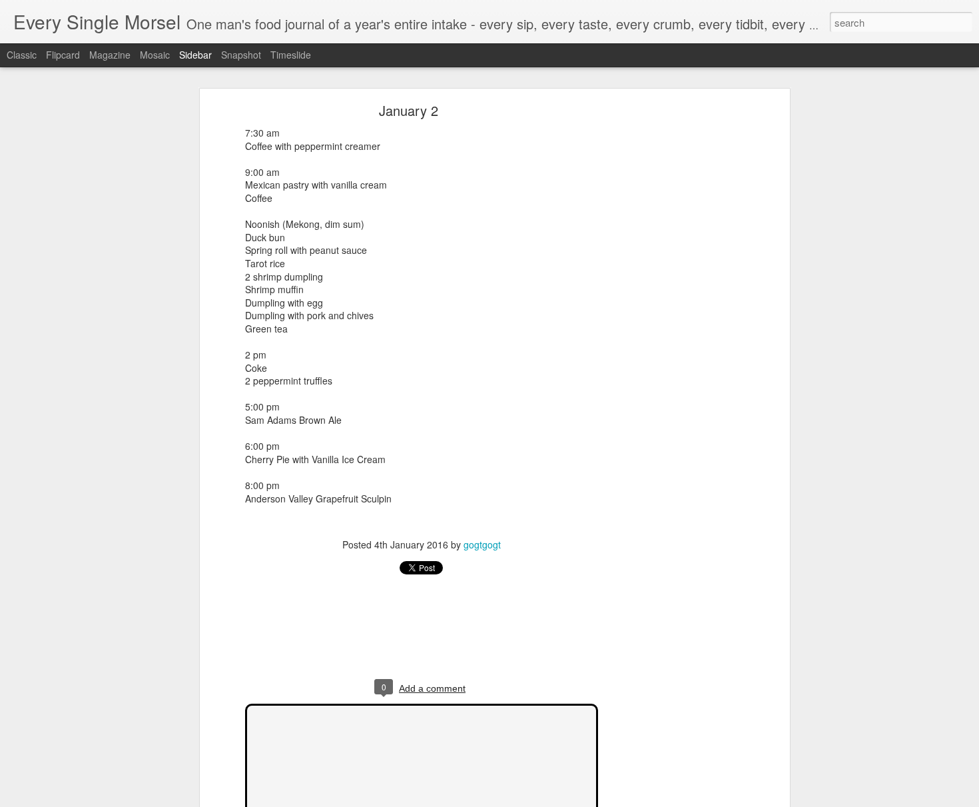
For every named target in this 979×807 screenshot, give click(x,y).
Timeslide (290, 54)
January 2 (408, 110)
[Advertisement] (671, 317)
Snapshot (241, 54)
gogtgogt (482, 544)
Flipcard (63, 54)
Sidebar (195, 54)
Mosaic (155, 54)
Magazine (110, 54)
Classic (22, 54)
